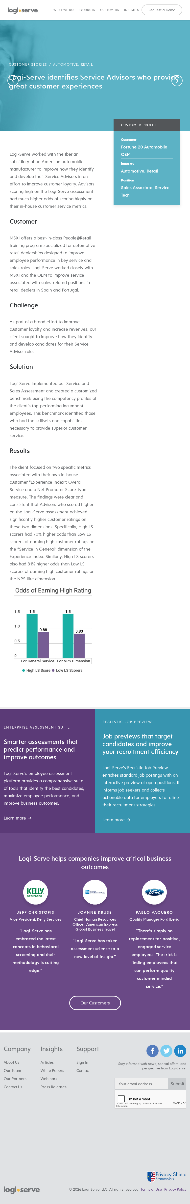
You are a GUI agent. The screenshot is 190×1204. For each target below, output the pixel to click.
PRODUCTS (87, 10)
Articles (47, 1062)
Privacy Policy (175, 1189)
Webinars (49, 1078)
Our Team (12, 1070)
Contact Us (13, 1086)
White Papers (52, 1070)
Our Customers (95, 1003)
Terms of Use (151, 1189)
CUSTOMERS (109, 10)
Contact (83, 1070)
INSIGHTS (131, 10)
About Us (11, 1062)
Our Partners (15, 1078)
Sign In (82, 1062)
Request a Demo (161, 9)
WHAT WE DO (63, 10)
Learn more (15, 818)
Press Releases (54, 1086)
